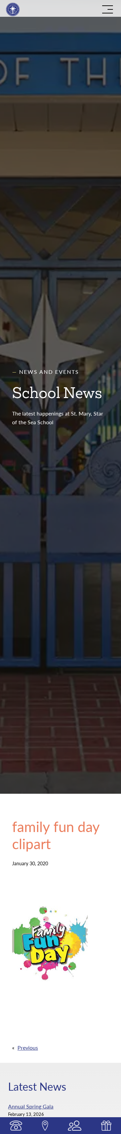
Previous (27, 1047)
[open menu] (107, 9)
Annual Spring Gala (30, 1106)
